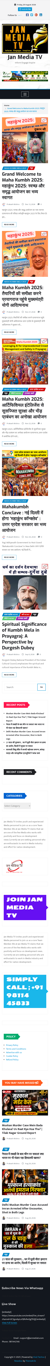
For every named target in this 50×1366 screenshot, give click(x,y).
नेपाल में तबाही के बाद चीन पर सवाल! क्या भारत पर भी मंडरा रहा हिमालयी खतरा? (25, 726)
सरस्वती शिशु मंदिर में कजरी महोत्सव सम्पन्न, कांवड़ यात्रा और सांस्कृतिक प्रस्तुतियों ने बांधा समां (25, 751)
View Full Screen (9, 1323)
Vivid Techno (39, 1357)
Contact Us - (8, 1338)
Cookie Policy (12, 1056)
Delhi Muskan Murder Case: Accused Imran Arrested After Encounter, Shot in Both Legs (25, 735)
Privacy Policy (12, 1045)
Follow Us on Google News (14, 1330)
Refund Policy (12, 1060)
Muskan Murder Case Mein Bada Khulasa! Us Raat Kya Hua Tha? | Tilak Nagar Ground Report (25, 717)
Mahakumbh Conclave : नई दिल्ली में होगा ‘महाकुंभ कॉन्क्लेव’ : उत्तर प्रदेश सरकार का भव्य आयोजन (24, 518)
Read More (9, 224)
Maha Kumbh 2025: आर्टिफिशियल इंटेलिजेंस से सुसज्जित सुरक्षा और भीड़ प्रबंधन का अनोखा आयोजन (24, 408)
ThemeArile (31, 1361)
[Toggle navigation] (25, 94)
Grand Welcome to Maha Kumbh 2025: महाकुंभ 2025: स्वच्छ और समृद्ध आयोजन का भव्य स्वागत (24, 110)
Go (41, 687)
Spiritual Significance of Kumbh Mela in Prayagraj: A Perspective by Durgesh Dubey (24, 636)
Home (6, 105)
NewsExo (18, 1361)
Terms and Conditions (16, 1049)
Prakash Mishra (13, 204)
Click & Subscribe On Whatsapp (16, 1296)
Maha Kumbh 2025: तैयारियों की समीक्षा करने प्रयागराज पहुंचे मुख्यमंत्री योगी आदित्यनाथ (22, 296)
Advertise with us (14, 1052)
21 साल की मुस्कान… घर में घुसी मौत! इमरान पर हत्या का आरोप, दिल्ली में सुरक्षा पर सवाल (26, 744)
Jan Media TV (25, 57)
